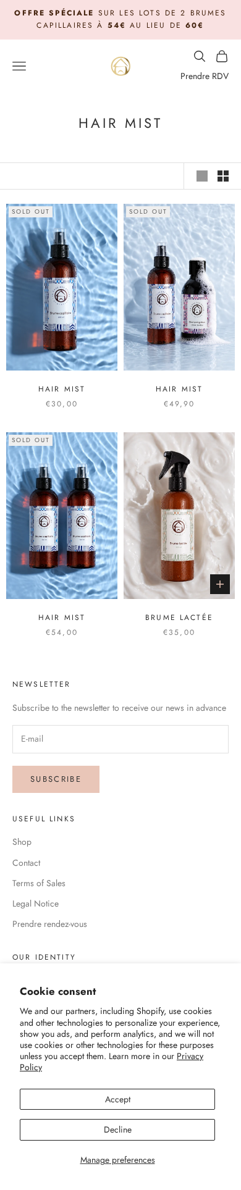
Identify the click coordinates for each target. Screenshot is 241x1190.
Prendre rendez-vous (49, 924)
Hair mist (61, 389)
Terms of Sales (39, 883)
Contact (26, 863)
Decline (118, 1129)
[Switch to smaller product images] (223, 176)
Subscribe (56, 779)
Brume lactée (179, 617)
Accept (117, 1099)
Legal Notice (35, 903)
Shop (22, 842)
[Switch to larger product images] (202, 176)
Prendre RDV (204, 76)
